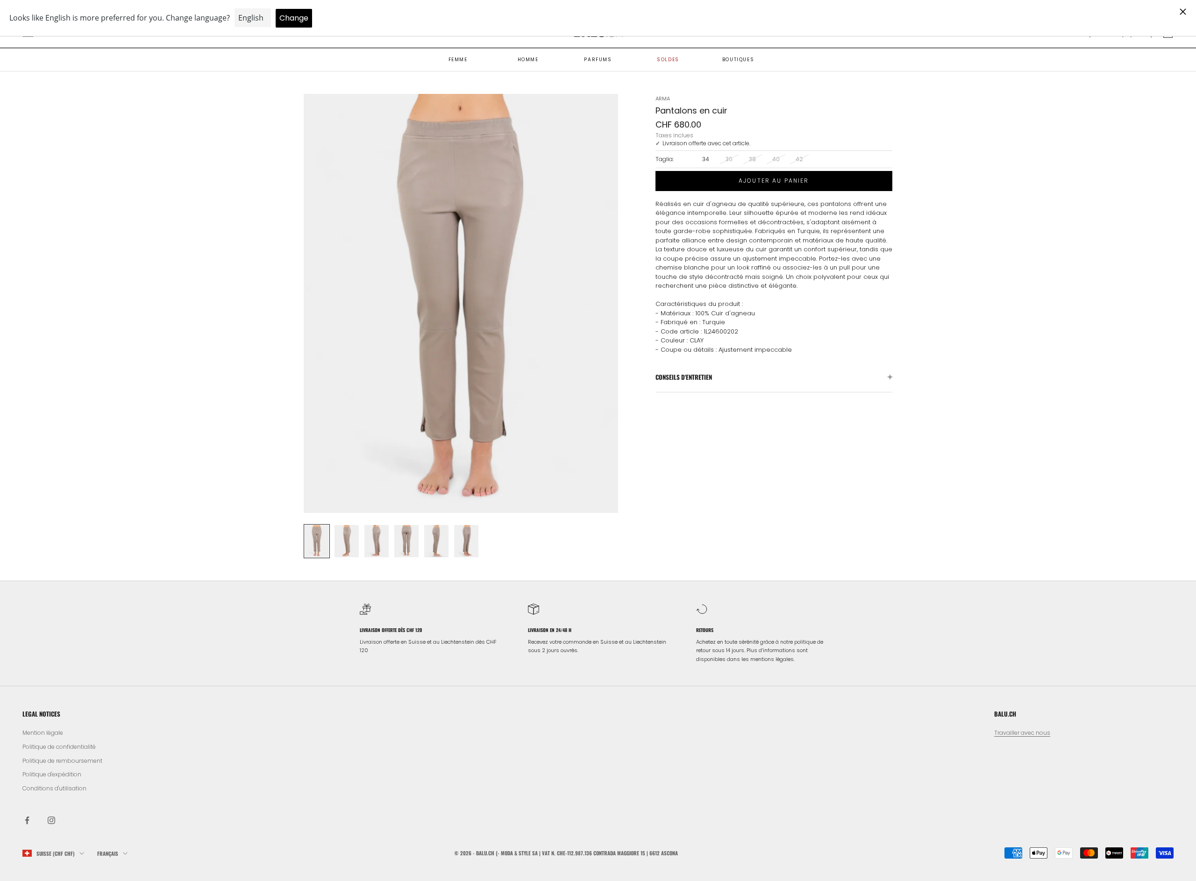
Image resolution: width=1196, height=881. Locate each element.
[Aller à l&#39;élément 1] (317, 541)
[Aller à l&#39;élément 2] (347, 541)
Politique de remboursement (62, 761)
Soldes (668, 59)
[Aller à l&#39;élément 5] (436, 541)
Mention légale (42, 733)
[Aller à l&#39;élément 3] (376, 541)
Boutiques (738, 59)
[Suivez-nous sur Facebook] (27, 820)
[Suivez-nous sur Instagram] (51, 820)
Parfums (598, 59)
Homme (528, 59)
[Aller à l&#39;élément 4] (406, 541)
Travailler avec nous (1022, 733)
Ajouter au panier (774, 181)
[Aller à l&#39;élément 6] (466, 541)
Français (107, 853)
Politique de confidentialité (59, 747)
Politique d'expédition (51, 774)
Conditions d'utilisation (54, 788)
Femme (458, 59)
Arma (662, 98)
